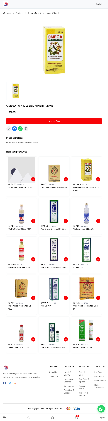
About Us (53, 372)
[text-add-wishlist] (8, 128)
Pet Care (98, 372)
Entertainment (100, 381)
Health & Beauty (67, 373)
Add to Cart (54, 121)
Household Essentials (68, 380)
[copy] (26, 128)
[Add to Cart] (33, 179)
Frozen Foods (82, 387)
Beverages (69, 386)
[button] (101, 409)
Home (8, 13)
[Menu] (4, 417)
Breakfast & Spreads (69, 391)
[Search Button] (28, 417)
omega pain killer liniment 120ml (43, 13)
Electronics (99, 376)
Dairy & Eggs (82, 373)
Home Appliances (99, 386)
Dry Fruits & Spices (84, 380)
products (19, 13)
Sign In (102, 417)
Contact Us (53, 376)
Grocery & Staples (83, 394)
